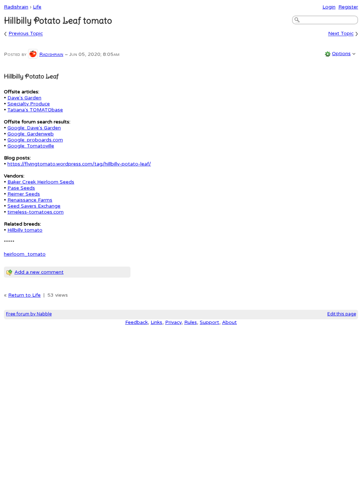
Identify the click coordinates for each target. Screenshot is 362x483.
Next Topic (341, 34)
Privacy (173, 322)
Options (341, 54)
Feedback (136, 322)
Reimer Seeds (23, 194)
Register (348, 7)
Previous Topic (25, 34)
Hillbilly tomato (24, 230)
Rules (190, 322)
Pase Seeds (21, 188)
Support (209, 322)
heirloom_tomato (25, 254)
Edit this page (341, 314)
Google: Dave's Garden (34, 128)
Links (156, 322)
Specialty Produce (28, 104)
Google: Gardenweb (30, 134)
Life (37, 7)
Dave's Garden (24, 98)
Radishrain (16, 7)
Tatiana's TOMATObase (35, 110)
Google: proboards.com (35, 140)
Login (328, 7)
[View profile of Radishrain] (33, 54)
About (229, 322)
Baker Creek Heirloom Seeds (40, 182)
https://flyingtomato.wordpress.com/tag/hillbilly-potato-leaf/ (79, 164)
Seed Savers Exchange (33, 206)
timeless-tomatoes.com (35, 212)
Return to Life (24, 295)
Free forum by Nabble (29, 314)
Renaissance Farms (29, 200)
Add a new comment (39, 272)
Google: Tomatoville (30, 146)
